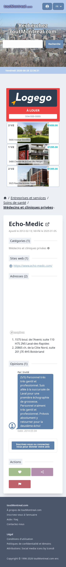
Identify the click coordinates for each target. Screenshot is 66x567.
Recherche (54, 43)
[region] (33, 308)
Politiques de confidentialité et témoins (29, 543)
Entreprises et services (28, 198)
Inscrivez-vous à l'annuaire (22, 514)
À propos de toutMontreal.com (24, 510)
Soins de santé (14, 202)
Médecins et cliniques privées (28, 207)
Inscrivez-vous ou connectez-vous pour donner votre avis (33, 445)
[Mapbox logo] (17, 332)
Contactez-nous (15, 524)
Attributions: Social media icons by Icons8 (30, 548)
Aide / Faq (12, 519)
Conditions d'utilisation (20, 539)
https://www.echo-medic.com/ (33, 266)
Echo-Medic (27, 224)
